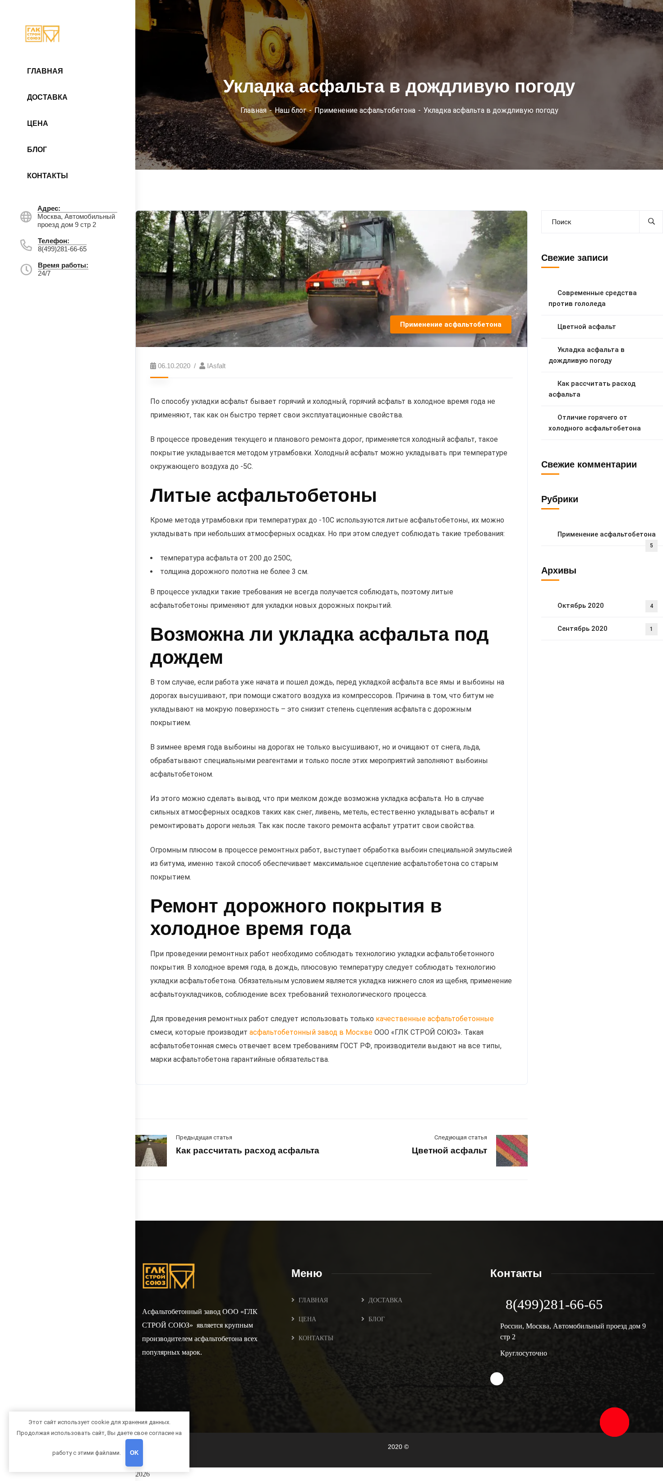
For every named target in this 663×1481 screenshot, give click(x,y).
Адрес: (48, 208)
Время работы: (63, 265)
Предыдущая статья (204, 1137)
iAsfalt (216, 366)
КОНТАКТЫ (316, 1338)
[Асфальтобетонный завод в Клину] (42, 32)
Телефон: (53, 241)
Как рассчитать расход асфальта (247, 1150)
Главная (253, 110)
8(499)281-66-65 (554, 1304)
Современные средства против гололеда (592, 298)
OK (134, 1452)
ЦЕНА (307, 1319)
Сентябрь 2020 (605, 629)
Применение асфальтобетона (364, 110)
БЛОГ (376, 1319)
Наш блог (290, 110)
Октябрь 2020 (605, 606)
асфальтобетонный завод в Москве (311, 1032)
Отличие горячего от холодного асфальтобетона (594, 422)
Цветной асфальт (449, 1150)
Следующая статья (460, 1137)
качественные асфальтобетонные (435, 1018)
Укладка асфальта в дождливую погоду (586, 355)
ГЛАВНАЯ (313, 1300)
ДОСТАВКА (385, 1300)
